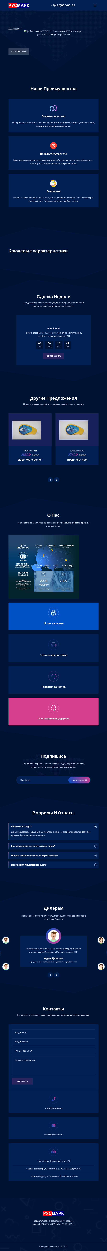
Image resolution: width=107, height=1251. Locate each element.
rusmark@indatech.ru (53, 1134)
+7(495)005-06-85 (53, 1108)
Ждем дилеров (53, 958)
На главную (14, 28)
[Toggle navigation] (95, 5)
